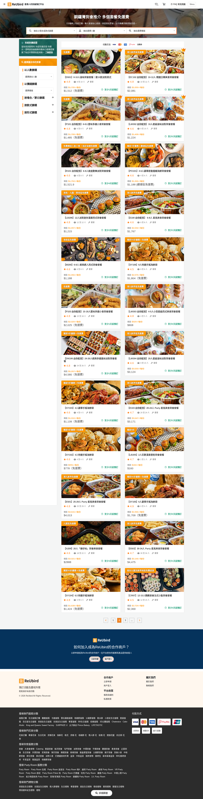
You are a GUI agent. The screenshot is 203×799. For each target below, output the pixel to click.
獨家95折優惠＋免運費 (137, 239)
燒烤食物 (89, 756)
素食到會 (115, 749)
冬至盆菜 (26, 759)
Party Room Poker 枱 (51, 773)
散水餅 (100, 718)
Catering (39, 749)
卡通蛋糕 (55, 718)
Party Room (24, 769)
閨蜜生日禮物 (118, 786)
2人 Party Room (98, 777)
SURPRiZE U (61, 725)
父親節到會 (98, 752)
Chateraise (116, 722)
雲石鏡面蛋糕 (67, 718)
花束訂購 (23, 735)
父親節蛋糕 (90, 718)
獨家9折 (130, 430)
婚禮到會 (65, 752)
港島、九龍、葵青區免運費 (75, 193)
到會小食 (118, 752)
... (132, 620)
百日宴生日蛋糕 (29, 722)
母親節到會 (46, 759)
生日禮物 (65, 786)
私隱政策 (107, 699)
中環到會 (87, 749)
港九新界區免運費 (135, 52)
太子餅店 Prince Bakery (79, 725)
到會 (21, 749)
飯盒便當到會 (85, 752)
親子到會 (108, 752)
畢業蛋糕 (72, 722)
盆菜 (72, 756)
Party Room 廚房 (33, 773)
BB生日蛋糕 (83, 722)
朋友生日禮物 (86, 786)
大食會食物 (29, 749)
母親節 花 (82, 735)
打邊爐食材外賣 (62, 756)
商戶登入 (108, 659)
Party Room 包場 (38, 769)
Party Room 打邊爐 (71, 773)
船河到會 (58, 749)
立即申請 (94, 659)
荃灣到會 (45, 752)
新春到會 (74, 752)
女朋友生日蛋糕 (60, 722)
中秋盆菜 (80, 756)
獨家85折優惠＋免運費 (74, 570)
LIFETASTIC (97, 725)
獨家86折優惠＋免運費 (137, 477)
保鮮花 (60, 735)
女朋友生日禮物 (41, 786)
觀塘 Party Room (104, 773)
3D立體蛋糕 (105, 722)
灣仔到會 (55, 752)
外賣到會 (36, 752)
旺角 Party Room (88, 773)
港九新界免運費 (134, 193)
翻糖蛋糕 (46, 718)
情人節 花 (93, 735)
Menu (192, 4)
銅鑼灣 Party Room (81, 777)
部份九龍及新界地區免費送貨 (140, 570)
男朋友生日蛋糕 (45, 722)
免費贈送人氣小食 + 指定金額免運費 (80, 146)
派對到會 (77, 749)
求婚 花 (73, 735)
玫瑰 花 (102, 735)
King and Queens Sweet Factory (40, 725)
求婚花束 (51, 735)
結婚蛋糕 (94, 722)
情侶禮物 (97, 786)
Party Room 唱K (73, 769)
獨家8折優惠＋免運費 (73, 333)
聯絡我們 (150, 685)
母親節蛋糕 (79, 718)
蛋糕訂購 (23, 718)
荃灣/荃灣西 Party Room (60, 777)
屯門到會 (68, 749)
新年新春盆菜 (108, 756)
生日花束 (42, 735)
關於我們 (150, 681)
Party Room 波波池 (56, 769)
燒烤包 (98, 756)
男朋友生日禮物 (26, 786)
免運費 (66, 52)
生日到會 (26, 752)
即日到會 (30, 756)
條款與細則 (108, 695)
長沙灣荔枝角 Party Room (37, 777)
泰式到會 (40, 756)
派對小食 (49, 756)
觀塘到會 (106, 749)
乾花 (67, 735)
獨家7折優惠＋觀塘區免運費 (140, 146)
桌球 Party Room (105, 769)
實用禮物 (107, 786)
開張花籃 (111, 735)
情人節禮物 (54, 786)
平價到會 (96, 749)
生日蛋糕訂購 (34, 718)
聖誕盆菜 (36, 759)
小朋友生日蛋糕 (111, 718)
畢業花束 (32, 735)
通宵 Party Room (89, 769)
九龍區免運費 (69, 523)
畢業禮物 (74, 786)
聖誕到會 (49, 749)
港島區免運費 (69, 239)
